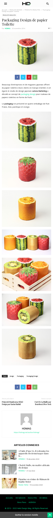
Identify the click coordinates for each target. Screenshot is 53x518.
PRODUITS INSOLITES (32, 10)
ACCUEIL (9, 498)
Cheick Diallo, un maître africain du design (34, 466)
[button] (5, 3)
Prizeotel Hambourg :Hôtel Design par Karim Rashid (12, 403)
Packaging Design (32, 376)
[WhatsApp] (34, 77)
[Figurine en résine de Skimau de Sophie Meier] (9, 486)
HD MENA (43, 498)
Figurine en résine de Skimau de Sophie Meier (33, 480)
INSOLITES (32, 498)
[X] (23, 77)
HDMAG (7, 28)
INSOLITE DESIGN (15, 10)
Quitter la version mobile (26, 515)
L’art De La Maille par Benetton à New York (43, 403)
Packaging (20, 376)
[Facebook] (17, 77)
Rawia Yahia (23, 485)
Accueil (4, 10)
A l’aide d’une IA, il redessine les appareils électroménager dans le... (33, 453)
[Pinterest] (28, 77)
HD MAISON (20, 498)
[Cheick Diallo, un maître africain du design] (9, 469)
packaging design (28, 94)
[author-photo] (26, 425)
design (12, 376)
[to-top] (49, 514)
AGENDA (32, 502)
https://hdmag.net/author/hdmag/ (26, 432)
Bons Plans (21, 502)
